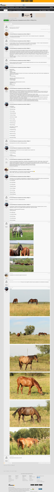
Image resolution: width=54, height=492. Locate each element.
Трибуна (30, 477)
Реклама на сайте (39, 480)
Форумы (5, 10)
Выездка (10, 476)
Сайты (16, 478)
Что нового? (10, 10)
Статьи (7, 7)
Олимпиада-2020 (11, 480)
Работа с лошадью (32, 476)
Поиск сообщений (11, 11)
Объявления (11, 7)
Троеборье (10, 478)
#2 (49, 32)
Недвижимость (24, 479)
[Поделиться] (48, 25)
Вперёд (10, 23)
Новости (2, 7)
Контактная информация (40, 481)
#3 (49, 39)
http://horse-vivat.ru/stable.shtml (15, 27)
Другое (10, 481)
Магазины (17, 477)
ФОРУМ (25, 7)
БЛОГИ (21, 7)
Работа (23, 477)
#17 (49, 273)
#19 (49, 287)
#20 (49, 456)
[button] (12, 10)
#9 (49, 139)
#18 (49, 280)
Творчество (31, 480)
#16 (49, 222)
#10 (49, 146)
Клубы (16, 476)
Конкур (10, 477)
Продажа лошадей (25, 480)
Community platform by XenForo (27, 473)
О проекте (38, 479)
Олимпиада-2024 (11, 479)
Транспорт (23, 478)
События (30, 478)
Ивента (5, 21)
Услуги (23, 476)
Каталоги (17, 7)
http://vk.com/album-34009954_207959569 (25, 44)
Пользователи (18, 10)
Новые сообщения (6, 11)
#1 (49, 25)
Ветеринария (31, 479)
